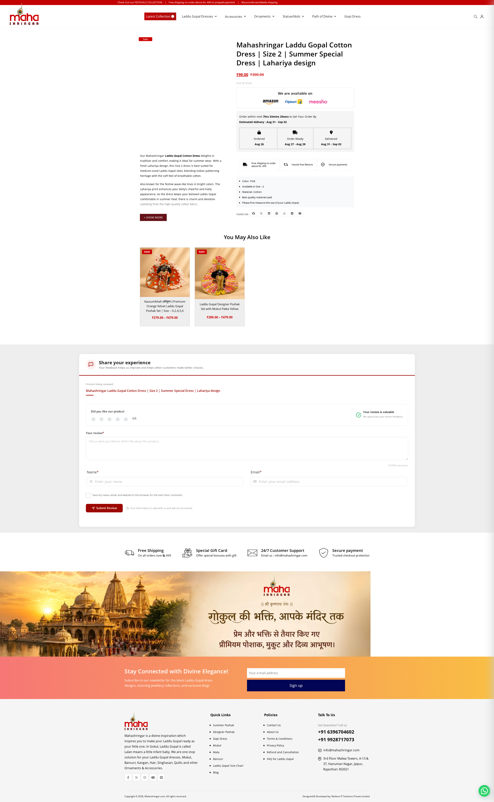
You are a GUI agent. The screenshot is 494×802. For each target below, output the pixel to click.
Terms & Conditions (279, 738)
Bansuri (218, 759)
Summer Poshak (223, 725)
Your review (95, 433)
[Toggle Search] (476, 18)
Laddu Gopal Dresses (197, 16)
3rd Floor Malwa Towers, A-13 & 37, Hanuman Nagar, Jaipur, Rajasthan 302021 (346, 763)
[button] (484, 791)
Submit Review (106, 508)
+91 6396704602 (336, 732)
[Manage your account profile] (482, 17)
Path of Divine (322, 16)
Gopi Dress (352, 16)
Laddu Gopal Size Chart (228, 765)
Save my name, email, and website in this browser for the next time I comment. (137, 495)
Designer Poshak (223, 732)
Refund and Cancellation (283, 752)
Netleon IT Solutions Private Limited (351, 796)
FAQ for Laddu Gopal (280, 759)
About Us (273, 732)
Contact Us (274, 725)
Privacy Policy (275, 745)
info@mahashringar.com (291, 555)
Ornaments (262, 16)
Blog (216, 772)
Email (256, 472)
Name (93, 472)
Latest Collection (158, 16)
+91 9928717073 (336, 739)
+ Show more (153, 217)
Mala (216, 752)
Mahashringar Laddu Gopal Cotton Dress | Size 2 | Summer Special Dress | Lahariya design (153, 391)
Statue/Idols (291, 16)
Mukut (217, 745)
